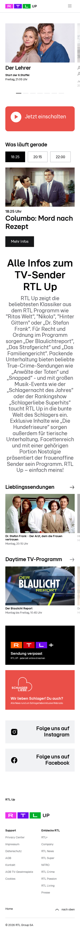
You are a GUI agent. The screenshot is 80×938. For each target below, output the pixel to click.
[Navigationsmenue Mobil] (70, 6)
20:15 (37, 157)
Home (9, 909)
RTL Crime (48, 872)
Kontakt (10, 865)
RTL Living (47, 885)
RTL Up (10, 799)
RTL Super (47, 858)
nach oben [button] (68, 909)
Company (47, 844)
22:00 (60, 157)
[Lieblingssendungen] (72, 487)
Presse (45, 892)
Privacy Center (15, 837)
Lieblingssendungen (29, 487)
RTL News (47, 851)
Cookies (10, 878)
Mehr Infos (19, 241)
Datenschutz (13, 851)
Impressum (12, 844)
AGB (8, 858)
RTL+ (44, 837)
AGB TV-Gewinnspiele (19, 872)
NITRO (45, 865)
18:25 (15, 157)
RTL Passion (49, 878)
